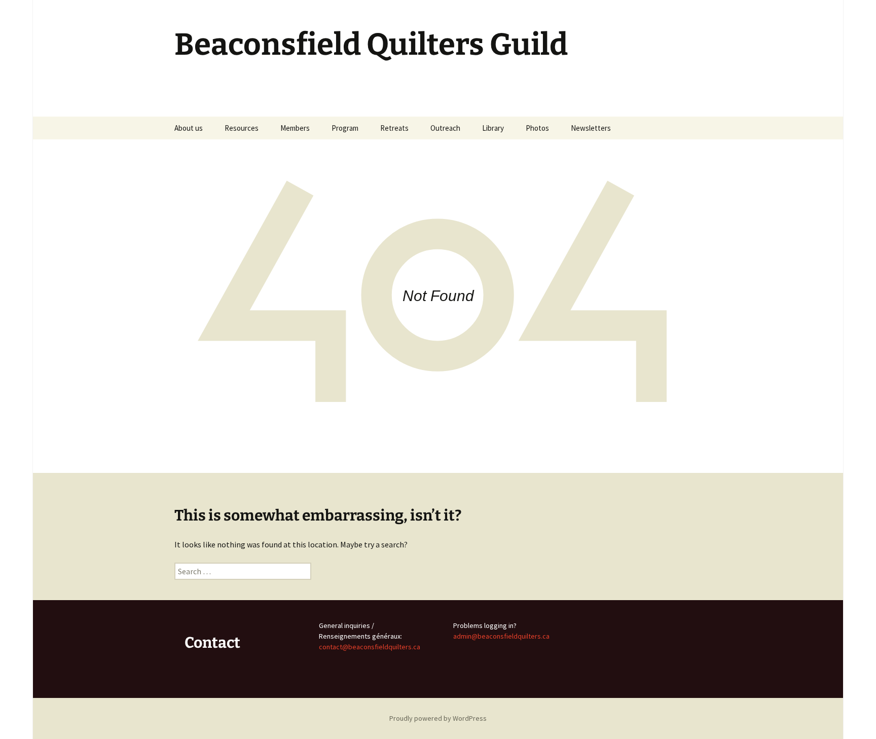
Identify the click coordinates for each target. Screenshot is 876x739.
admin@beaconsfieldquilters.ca (501, 636)
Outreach (445, 128)
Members (295, 128)
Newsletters (591, 128)
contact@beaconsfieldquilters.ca (369, 646)
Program (345, 128)
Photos (537, 128)
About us (188, 128)
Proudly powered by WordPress (438, 718)
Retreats (394, 128)
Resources (242, 128)
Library (493, 128)
